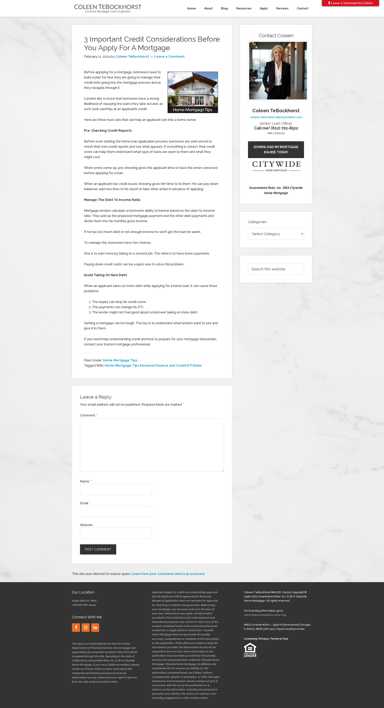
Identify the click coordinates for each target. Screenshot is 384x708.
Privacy (263, 638)
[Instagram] (86, 627)
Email (85, 503)
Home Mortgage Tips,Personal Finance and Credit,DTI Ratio (153, 365)
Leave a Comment (169, 56)
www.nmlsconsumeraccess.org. (265, 614)
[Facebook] (76, 627)
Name (85, 481)
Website (86, 525)
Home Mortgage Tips (120, 360)
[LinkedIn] (95, 627)
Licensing (250, 638)
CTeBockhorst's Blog (108, 8)
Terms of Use (279, 638)
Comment (88, 415)
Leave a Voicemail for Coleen (351, 3)
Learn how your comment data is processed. (168, 574)
